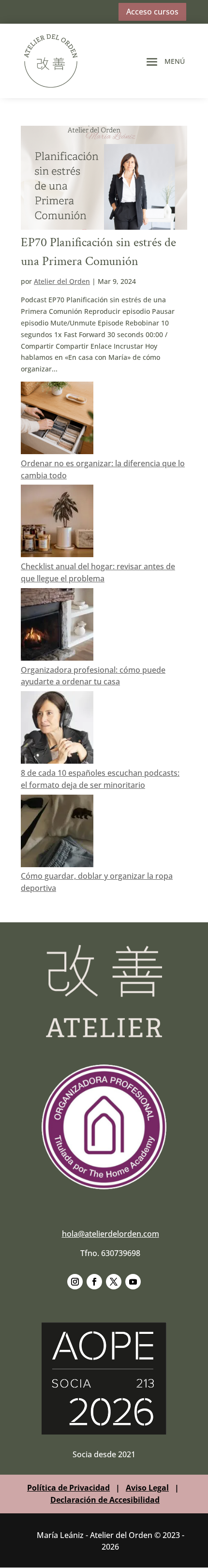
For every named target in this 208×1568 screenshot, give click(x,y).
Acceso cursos (152, 11)
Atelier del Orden (62, 281)
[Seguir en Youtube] (133, 1281)
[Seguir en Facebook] (94, 1281)
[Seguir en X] (113, 1281)
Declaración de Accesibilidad (105, 1499)
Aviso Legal (147, 1487)
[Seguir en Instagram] (75, 1281)
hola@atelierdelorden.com (110, 1233)
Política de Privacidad (68, 1487)
